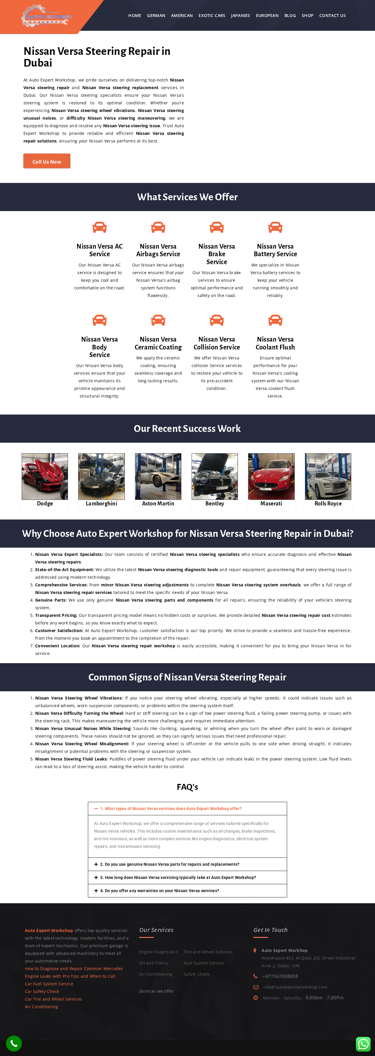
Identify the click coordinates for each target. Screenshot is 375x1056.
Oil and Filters (153, 963)
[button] (187, 808)
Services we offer (156, 991)
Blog (290, 15)
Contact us (332, 15)
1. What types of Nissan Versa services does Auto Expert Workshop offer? (171, 808)
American (182, 15)
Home (134, 15)
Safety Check (196, 974)
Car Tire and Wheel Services (53, 999)
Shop (307, 15)
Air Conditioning (41, 1006)
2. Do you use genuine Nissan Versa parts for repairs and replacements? (170, 864)
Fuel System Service (204, 963)
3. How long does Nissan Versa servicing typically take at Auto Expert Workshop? (178, 877)
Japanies (240, 15)
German (156, 15)
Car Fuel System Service (49, 984)
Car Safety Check (42, 991)
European (267, 15)
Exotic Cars (212, 15)
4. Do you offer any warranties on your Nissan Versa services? (159, 890)
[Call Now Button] (14, 1043)
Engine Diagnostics (158, 952)
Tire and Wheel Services (208, 952)
